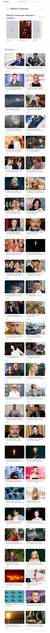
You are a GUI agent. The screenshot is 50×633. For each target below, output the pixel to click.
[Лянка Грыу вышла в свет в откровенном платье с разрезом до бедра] (35, 517)
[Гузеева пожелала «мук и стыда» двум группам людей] (35, 207)
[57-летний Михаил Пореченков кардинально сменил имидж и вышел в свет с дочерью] (14, 517)
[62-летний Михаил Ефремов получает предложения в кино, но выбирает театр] (14, 228)
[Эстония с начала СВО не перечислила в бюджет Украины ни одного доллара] (35, 124)
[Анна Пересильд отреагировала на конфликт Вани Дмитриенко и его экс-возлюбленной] (14, 269)
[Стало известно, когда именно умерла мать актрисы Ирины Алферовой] (35, 104)
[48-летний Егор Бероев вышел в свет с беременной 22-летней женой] (14, 372)
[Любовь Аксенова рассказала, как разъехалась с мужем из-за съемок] (35, 476)
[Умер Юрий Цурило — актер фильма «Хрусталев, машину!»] (14, 434)
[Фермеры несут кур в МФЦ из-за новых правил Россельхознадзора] (35, 186)
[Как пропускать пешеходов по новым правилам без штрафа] (35, 538)
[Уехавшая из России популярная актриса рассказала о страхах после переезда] (35, 83)
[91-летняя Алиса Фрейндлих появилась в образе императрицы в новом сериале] (14, 310)
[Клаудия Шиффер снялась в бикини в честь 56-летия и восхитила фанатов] (35, 496)
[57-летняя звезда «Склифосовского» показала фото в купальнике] (35, 290)
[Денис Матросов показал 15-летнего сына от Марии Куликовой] (35, 145)
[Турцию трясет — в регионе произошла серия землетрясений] (14, 496)
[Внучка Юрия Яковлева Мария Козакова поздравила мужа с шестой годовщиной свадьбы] (14, 207)
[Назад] (39, 17)
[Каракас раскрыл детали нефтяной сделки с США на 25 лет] (14, 620)
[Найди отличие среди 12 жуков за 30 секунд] (14, 600)
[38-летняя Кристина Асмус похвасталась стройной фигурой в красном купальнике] (14, 538)
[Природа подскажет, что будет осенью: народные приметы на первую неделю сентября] (14, 248)
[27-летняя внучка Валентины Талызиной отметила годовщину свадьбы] (35, 372)
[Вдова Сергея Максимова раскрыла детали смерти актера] (14, 455)
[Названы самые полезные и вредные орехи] (35, 310)
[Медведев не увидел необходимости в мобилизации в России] (14, 62)
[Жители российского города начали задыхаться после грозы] (14, 290)
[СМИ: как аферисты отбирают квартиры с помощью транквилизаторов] (35, 579)
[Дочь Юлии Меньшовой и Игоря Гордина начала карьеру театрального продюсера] (14, 166)
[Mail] (4, 1)
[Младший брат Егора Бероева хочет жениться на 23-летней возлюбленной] (14, 145)
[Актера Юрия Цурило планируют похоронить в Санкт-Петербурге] (35, 620)
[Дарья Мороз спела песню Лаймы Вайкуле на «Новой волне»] (14, 393)
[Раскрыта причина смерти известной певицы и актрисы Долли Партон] (14, 186)
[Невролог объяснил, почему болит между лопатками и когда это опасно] (35, 393)
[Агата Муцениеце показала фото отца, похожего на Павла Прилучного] (35, 434)
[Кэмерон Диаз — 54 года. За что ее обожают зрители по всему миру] (35, 600)
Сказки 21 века (23, 40)
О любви (35, 40)
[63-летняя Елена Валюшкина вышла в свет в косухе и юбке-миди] (35, 455)
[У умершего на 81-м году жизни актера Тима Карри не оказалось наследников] (35, 414)
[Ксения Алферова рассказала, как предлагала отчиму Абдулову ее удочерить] (35, 62)
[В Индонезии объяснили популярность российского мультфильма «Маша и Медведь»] (14, 558)
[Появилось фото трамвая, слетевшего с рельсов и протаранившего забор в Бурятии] (35, 352)
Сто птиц (8, 40)
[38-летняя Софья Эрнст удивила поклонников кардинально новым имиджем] (14, 331)
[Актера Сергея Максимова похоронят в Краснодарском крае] (35, 248)
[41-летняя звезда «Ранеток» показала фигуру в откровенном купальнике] (35, 558)
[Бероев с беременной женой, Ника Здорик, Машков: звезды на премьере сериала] (14, 476)
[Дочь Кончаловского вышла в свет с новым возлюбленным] (14, 352)
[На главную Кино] (7, 1)
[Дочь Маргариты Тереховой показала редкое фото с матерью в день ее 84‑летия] (35, 166)
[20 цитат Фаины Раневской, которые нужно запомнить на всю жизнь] (14, 124)
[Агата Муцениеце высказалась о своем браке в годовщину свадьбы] (35, 269)
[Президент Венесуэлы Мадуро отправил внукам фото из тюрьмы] (14, 414)
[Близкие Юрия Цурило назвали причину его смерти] (35, 228)
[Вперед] (42, 17)
